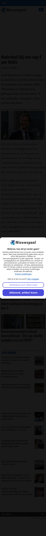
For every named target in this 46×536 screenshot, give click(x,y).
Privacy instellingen (23, 274)
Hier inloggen (33, 279)
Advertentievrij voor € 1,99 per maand (23, 285)
